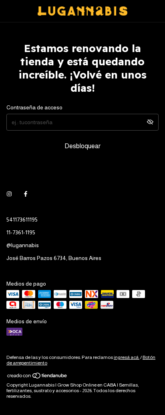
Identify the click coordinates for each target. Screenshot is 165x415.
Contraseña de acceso (34, 107)
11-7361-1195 (20, 232)
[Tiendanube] (37, 377)
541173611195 (22, 219)
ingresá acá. (126, 357)
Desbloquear (82, 146)
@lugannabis (22, 245)
